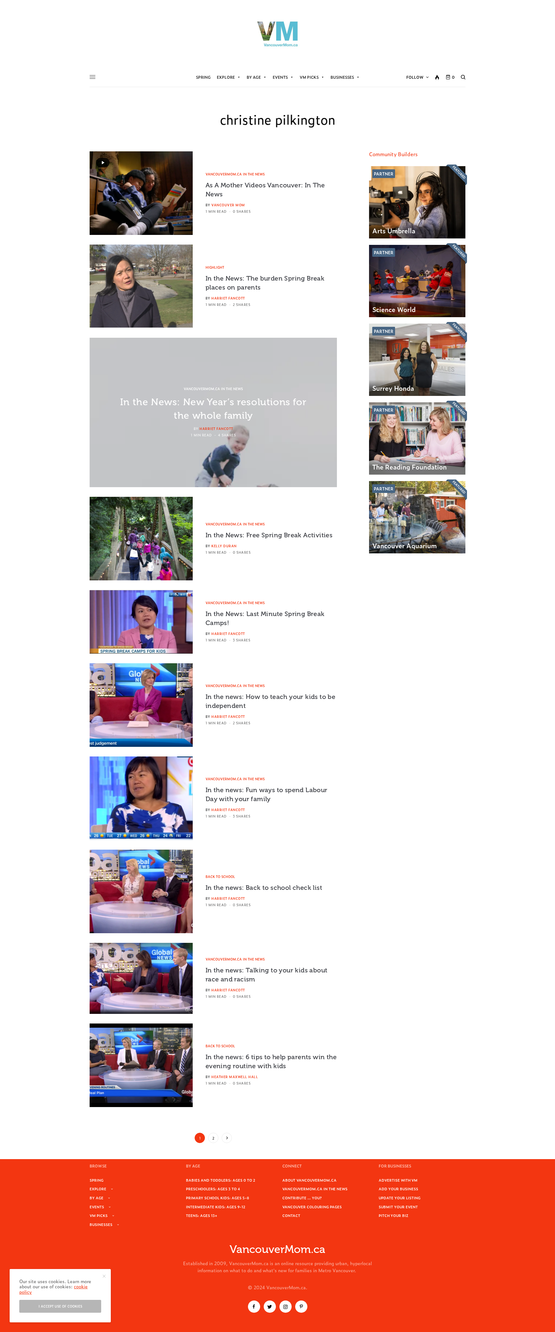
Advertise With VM (398, 1180)
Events (280, 77)
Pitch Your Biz (393, 1215)
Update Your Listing (399, 1197)
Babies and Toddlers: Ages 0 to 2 (220, 1180)
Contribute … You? (302, 1197)
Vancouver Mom (228, 204)
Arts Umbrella (393, 230)
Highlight (215, 267)
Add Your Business (398, 1188)
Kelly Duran (224, 545)
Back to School (220, 876)
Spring (203, 77)
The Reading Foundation (409, 466)
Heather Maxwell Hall (234, 1076)
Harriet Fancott (228, 298)
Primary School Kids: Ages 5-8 (217, 1197)
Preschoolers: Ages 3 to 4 (213, 1188)
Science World (394, 309)
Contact (291, 1215)
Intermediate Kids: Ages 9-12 (215, 1206)
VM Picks (309, 77)
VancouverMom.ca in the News (235, 174)
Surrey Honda (393, 388)
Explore (226, 77)
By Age (254, 77)
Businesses (342, 77)
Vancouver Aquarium (404, 545)
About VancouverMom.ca (309, 1180)
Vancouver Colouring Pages (312, 1206)
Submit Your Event (398, 1206)
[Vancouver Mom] (277, 34)
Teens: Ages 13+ (201, 1215)
